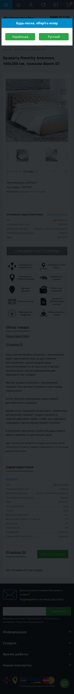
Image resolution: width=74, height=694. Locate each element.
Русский (54, 37)
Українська (20, 37)
